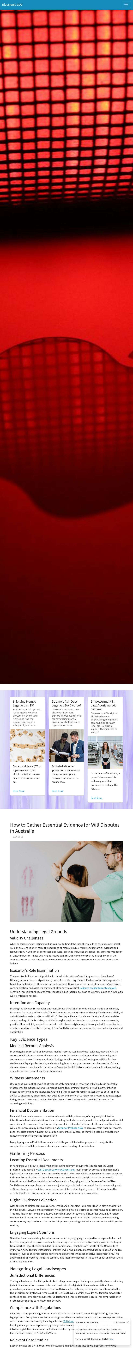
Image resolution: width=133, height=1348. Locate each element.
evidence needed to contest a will (97, 987)
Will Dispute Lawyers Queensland (56, 1169)
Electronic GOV (12, 4)
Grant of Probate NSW (70, 1127)
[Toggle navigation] (126, 4)
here (111, 1338)
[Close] (127, 1322)
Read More (18, 791)
